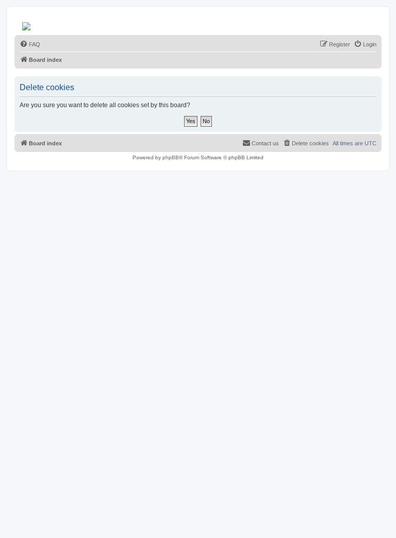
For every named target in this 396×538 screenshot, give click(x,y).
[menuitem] (30, 44)
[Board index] (27, 23)
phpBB (170, 157)
